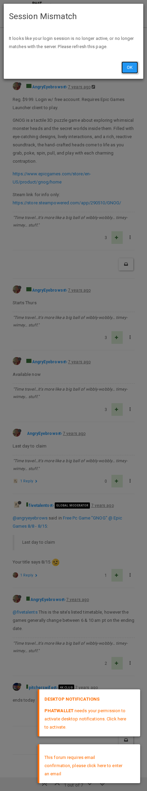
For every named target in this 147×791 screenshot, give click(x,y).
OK (130, 67)
